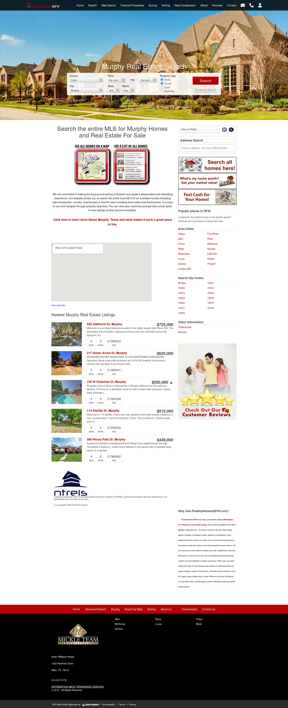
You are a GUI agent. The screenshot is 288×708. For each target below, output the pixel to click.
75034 (210, 298)
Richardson (184, 253)
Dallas (181, 233)
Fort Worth (213, 233)
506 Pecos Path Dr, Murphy (106, 439)
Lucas (181, 258)
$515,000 (165, 411)
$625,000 (165, 353)
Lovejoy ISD (184, 268)
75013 (181, 293)
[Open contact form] (243, 5)
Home (167, 79)
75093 (181, 313)
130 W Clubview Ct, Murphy (106, 381)
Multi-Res (169, 91)
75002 (181, 288)
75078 (210, 308)
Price (111, 75)
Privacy (132, 704)
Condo (168, 83)
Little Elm (212, 253)
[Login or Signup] (260, 5)
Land (167, 87)
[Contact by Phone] (251, 5)
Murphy (211, 248)
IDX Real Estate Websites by (66, 704)
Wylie (181, 248)
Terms (122, 704)
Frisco (181, 243)
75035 (181, 303)
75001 (210, 283)
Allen (180, 238)
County (74, 75)
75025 (181, 298)
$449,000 (165, 440)
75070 (210, 303)
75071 (181, 308)
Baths (125, 86)
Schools (182, 332)
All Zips (182, 283)
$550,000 (162, 382)
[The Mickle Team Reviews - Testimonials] (207, 381)
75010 (210, 288)
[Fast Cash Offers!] (207, 197)
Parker (210, 258)
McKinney (212, 243)
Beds (111, 86)
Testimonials (184, 327)
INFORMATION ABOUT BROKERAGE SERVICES (78, 686)
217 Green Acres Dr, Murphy (107, 353)
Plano (210, 238)
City (72, 86)
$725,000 (165, 324)
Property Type (168, 75)
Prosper (211, 263)
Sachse (182, 263)
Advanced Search (205, 90)
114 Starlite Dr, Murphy (103, 410)
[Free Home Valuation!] (207, 180)
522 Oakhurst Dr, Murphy (104, 324)
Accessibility (109, 704)
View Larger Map (58, 305)
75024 (210, 293)
